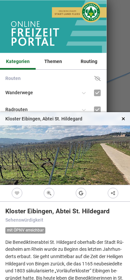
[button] (97, 78)
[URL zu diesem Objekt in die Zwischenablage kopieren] (113, 193)
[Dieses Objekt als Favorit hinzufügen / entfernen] (17, 193)
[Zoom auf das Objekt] (49, 193)
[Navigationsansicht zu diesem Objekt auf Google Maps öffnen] (81, 193)
